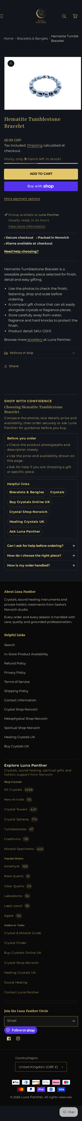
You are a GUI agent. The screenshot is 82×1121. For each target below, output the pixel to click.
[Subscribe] (73, 1021)
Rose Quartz (16, 876)
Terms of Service (17, 682)
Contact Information (20, 700)
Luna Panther (32, 1097)
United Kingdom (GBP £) (38, 1067)
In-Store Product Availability (26, 654)
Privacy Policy (15, 672)
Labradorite (16, 896)
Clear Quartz (17, 886)
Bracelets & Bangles (32, 38)
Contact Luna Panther (21, 992)
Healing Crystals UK (26, 522)
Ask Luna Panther (24, 531)
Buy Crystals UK (16, 746)
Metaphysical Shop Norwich (26, 719)
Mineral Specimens (23, 849)
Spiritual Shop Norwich (22, 728)
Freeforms (16, 839)
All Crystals (18, 790)
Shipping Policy (16, 691)
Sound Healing (16, 982)
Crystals (57, 492)
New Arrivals (17, 800)
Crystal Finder (15, 943)
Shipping (34, 145)
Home (8, 38)
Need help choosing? (21, 251)
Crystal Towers (20, 809)
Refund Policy (15, 663)
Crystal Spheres (20, 819)
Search (9, 645)
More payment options (22, 199)
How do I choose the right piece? (34, 555)
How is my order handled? (28, 565)
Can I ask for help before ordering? (35, 546)
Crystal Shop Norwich (28, 512)
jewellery (35, 340)
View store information (26, 226)
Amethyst (16, 866)
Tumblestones (18, 829)
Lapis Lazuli (16, 906)
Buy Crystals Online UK (29, 502)
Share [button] (14, 366)
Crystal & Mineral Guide (22, 933)
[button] (6, 16)
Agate (12, 916)
